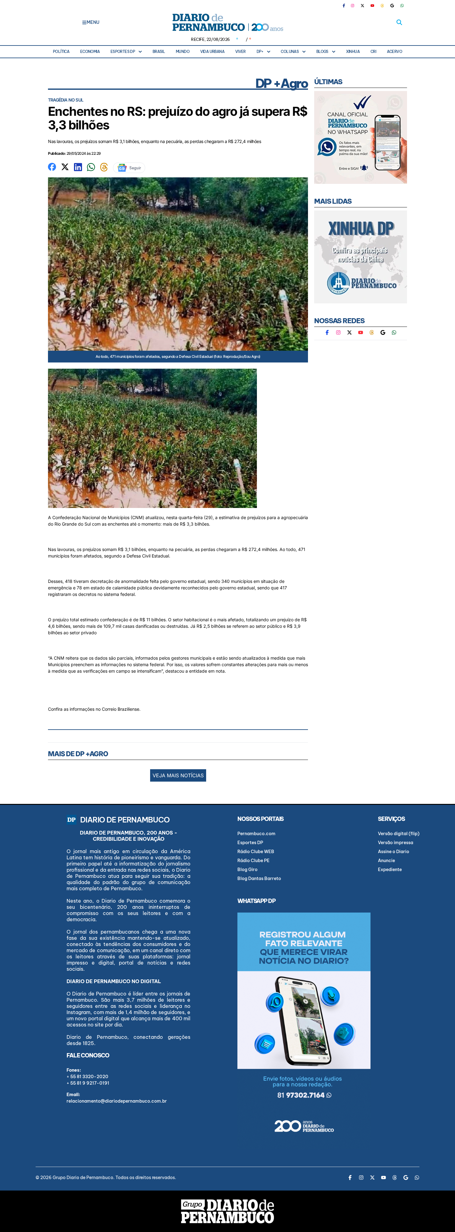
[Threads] (382, 5)
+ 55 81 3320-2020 (87, 1076)
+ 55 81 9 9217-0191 (88, 1083)
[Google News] (392, 5)
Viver (240, 51)
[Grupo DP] (227, 1211)
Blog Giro (247, 869)
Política (61, 51)
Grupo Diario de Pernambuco (83, 1177)
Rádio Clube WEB (255, 851)
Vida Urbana (212, 51)
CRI (373, 51)
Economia (90, 51)
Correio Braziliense (120, 709)
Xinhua (353, 51)
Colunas (290, 51)
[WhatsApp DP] (402, 5)
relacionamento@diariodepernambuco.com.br (117, 1101)
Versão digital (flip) (398, 833)
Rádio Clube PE (253, 860)
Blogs (322, 51)
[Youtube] (372, 5)
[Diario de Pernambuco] (227, 22)
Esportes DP (122, 51)
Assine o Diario (393, 851)
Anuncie (386, 860)
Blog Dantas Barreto (259, 878)
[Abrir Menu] (84, 22)
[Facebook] (346, 5)
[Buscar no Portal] (399, 22)
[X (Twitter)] (362, 5)
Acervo (394, 51)
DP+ (260, 51)
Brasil (159, 51)
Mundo (182, 51)
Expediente (390, 869)
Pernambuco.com (256, 833)
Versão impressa (395, 842)
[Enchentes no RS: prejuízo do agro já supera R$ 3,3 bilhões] (52, 166)
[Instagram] (352, 5)
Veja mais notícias (178, 775)
